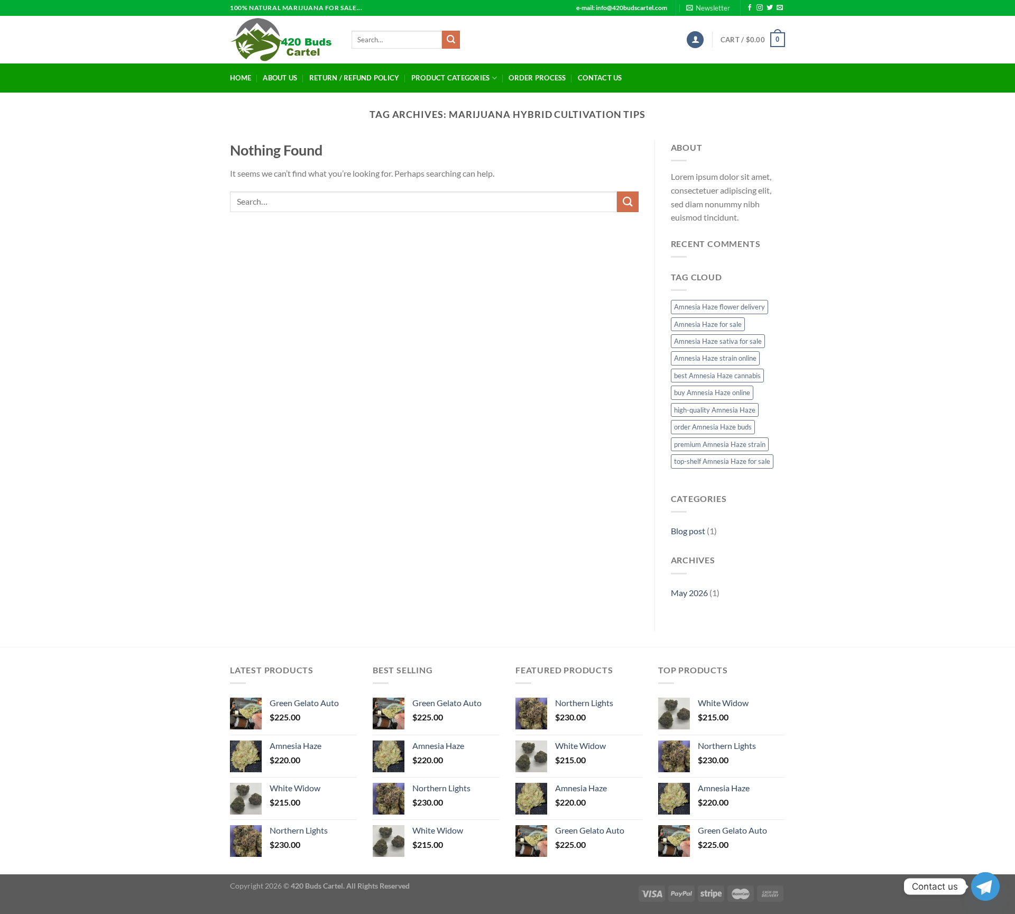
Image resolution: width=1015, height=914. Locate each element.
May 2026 (689, 593)
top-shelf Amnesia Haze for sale (722, 461)
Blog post (688, 531)
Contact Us (600, 78)
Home (240, 78)
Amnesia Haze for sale (708, 324)
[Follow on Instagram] (759, 8)
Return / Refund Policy (354, 78)
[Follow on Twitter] (770, 8)
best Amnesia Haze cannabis (717, 375)
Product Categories (450, 78)
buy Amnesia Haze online (712, 392)
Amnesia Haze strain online (715, 358)
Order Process (537, 78)
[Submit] (451, 40)
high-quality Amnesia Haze (714, 410)
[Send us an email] (780, 8)
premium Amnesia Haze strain (719, 444)
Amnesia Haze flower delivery (719, 307)
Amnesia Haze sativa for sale (718, 341)
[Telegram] (985, 886)
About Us (280, 78)
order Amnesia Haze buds (713, 427)
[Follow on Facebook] (749, 8)
